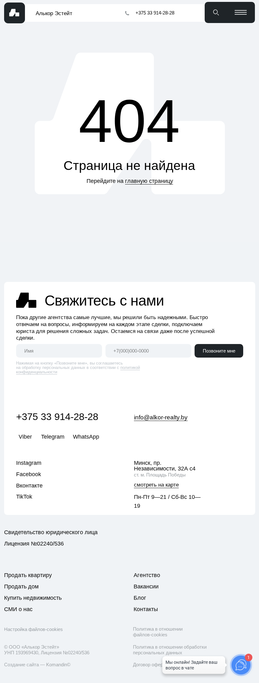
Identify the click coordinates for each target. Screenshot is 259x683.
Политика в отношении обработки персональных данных (170, 649)
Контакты (146, 609)
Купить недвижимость (33, 598)
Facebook (28, 474)
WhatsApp (86, 437)
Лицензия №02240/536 (34, 543)
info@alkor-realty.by (161, 417)
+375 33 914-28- (51, 416)
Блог (140, 598)
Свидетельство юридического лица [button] (51, 532)
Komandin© (58, 664)
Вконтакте (29, 485)
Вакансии (146, 586)
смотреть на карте (156, 485)
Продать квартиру (28, 575)
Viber (25, 437)
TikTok (24, 496)
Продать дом (21, 586)
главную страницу (149, 181)
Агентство (147, 575)
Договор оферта (150, 664)
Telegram (52, 437)
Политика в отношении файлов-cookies (158, 631)
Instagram (28, 463)
